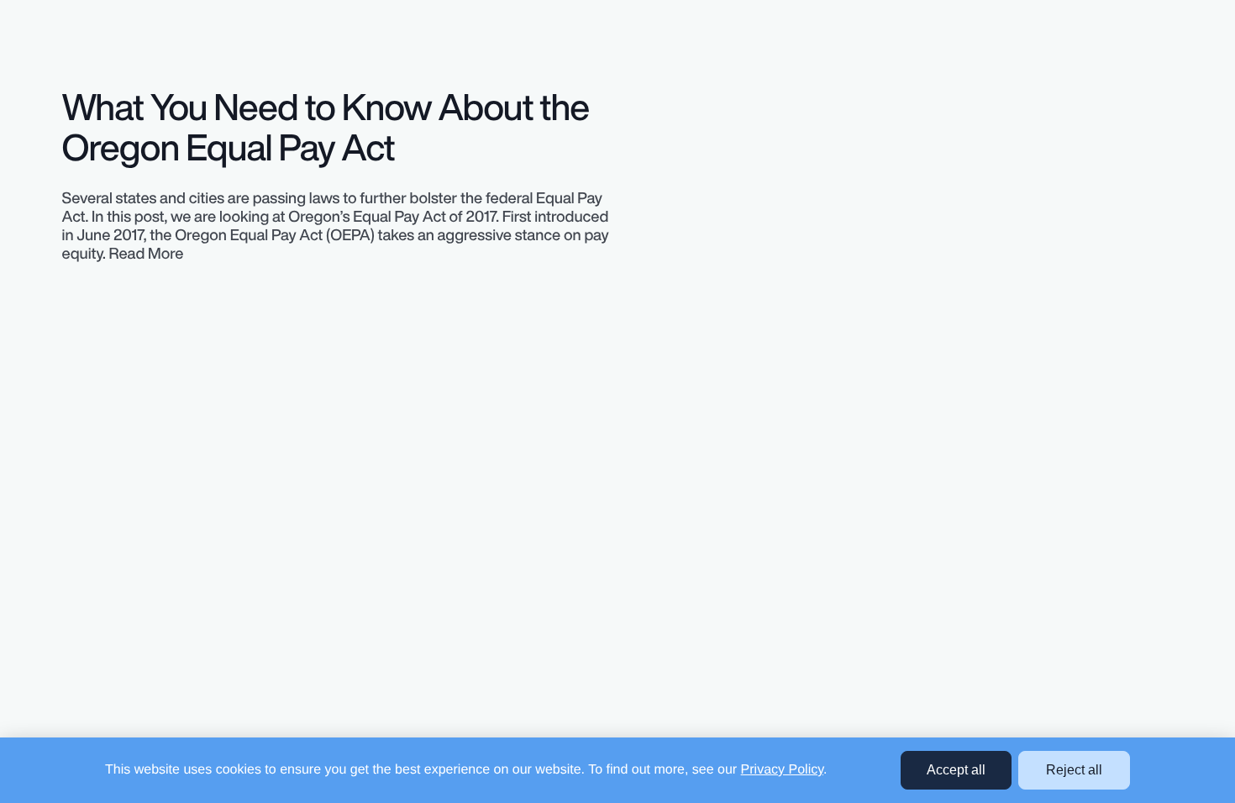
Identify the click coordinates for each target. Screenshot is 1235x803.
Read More (146, 253)
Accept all (956, 770)
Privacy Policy (782, 770)
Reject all (1074, 770)
